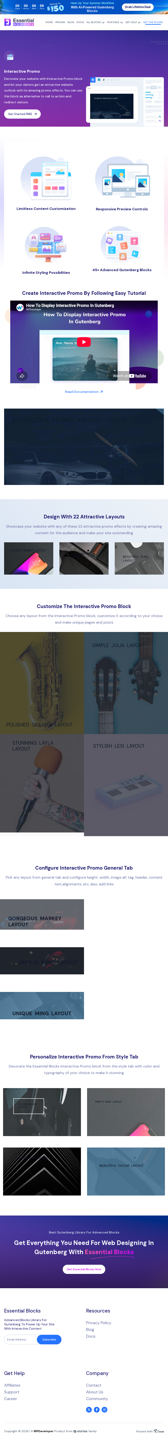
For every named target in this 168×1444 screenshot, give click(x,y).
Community (97, 1398)
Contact (93, 1385)
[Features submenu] (121, 22)
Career (10, 1398)
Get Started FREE (20, 114)
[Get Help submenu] (139, 22)
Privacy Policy (98, 1322)
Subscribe (49, 1339)
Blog (90, 1329)
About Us (94, 1392)
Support (11, 1392)
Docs (90, 1336)
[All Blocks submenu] (103, 22)
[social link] (89, 1410)
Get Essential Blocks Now (84, 1269)
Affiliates (12, 1385)
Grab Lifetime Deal (138, 7)
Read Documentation (82, 392)
